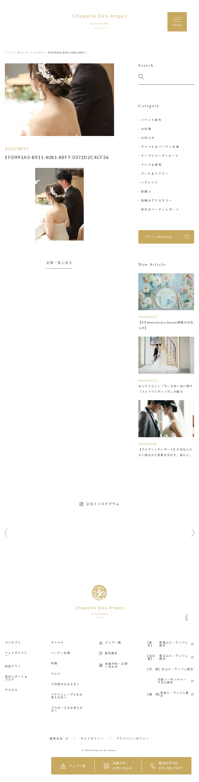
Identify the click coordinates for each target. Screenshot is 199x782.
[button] (6, 532)
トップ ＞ (11, 52)
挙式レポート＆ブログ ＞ (32, 52)
